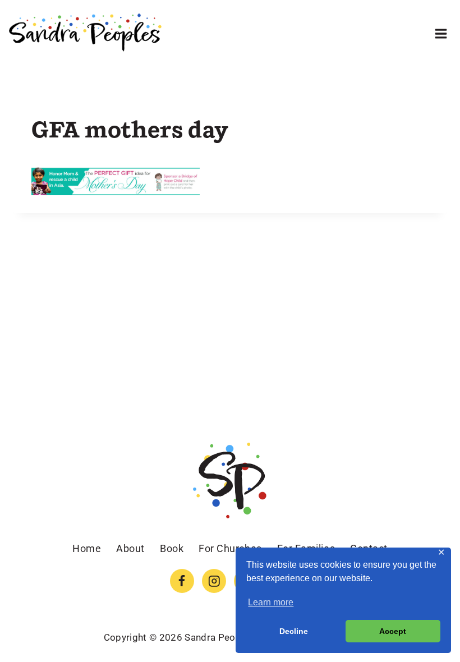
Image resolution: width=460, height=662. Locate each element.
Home (86, 548)
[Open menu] (440, 33)
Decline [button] (293, 631)
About (130, 548)
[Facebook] (182, 581)
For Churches (230, 548)
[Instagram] (214, 581)
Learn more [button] (270, 602)
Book (171, 548)
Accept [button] (392, 631)
